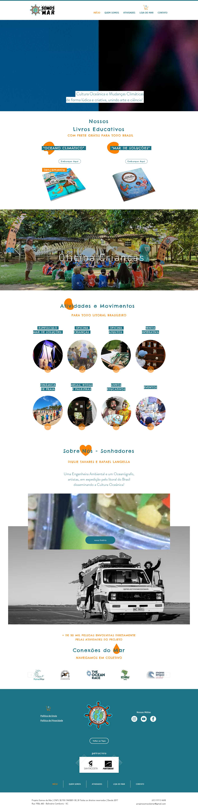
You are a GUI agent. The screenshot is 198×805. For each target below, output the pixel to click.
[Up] (47, 369)
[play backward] (32, 675)
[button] (129, 12)
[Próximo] (181, 250)
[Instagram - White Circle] (134, 719)
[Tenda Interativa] (90, 283)
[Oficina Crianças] (84, 283)
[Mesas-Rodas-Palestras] (120, 283)
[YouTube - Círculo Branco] (144, 719)
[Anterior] (17, 250)
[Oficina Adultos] (97, 283)
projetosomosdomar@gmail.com (151, 803)
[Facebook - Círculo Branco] (153, 719)
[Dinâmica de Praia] (102, 283)
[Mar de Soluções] (78, 283)
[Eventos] (108, 283)
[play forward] (165, 675)
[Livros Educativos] (114, 283)
